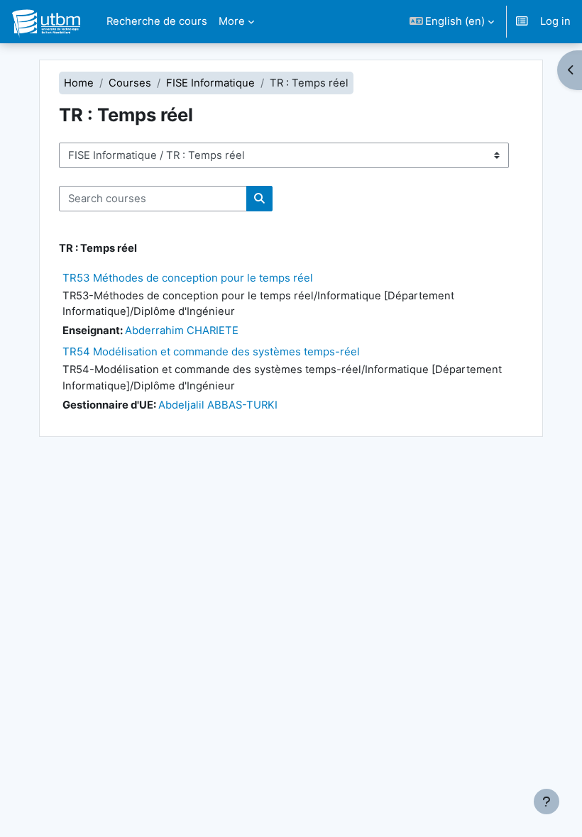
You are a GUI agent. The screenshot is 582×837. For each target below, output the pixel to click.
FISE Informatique (210, 83)
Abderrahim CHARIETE (181, 330)
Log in (555, 21)
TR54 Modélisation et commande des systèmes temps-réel (211, 351)
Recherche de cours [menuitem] (156, 21)
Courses (130, 83)
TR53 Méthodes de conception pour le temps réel (187, 277)
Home (79, 83)
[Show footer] (546, 801)
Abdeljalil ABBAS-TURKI (218, 405)
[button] (452, 21)
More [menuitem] (232, 21)
